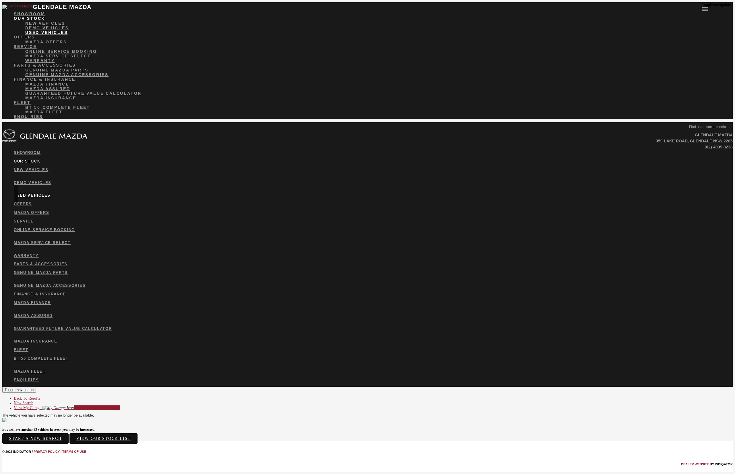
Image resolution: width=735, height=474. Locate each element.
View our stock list (103, 438)
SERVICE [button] (25, 46)
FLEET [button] (22, 102)
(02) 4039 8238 (719, 147)
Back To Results (27, 398)
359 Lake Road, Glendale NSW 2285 (694, 141)
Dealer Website (695, 464)
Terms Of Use (74, 451)
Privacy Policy (47, 451)
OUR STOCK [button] (29, 18)
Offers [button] (24, 37)
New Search (23, 403)
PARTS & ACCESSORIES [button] (45, 65)
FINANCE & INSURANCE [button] (45, 79)
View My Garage (67, 408)
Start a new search (35, 438)
